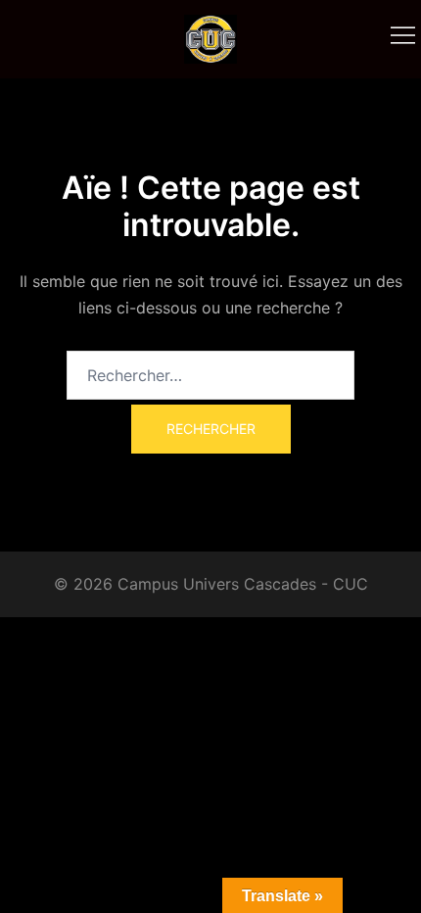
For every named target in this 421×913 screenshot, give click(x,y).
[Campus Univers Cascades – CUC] (210, 37)
